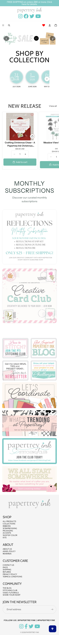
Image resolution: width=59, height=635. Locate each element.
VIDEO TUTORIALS (11, 592)
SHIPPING (7, 569)
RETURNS (7, 572)
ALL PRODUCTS (9, 521)
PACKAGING (8, 530)
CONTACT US (8, 565)
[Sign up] (52, 609)
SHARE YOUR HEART (11, 595)
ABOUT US (7, 549)
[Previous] (12, 78)
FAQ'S (5, 567)
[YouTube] (37, 626)
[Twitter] (31, 626)
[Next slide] (54, 141)
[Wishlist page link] (43, 25)
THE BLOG (7, 588)
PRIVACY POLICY (10, 574)
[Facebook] (26, 626)
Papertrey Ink (32, 632)
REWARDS (7, 553)
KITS (4, 537)
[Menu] (3, 25)
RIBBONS (7, 526)
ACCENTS (7, 533)
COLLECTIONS (9, 523)
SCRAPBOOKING (10, 528)
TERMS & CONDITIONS (12, 576)
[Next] (46, 78)
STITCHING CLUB (10, 590)
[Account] (50, 25)
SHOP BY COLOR (10, 535)
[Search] (9, 25)
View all (53, 106)
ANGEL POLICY (9, 551)
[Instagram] (21, 626)
